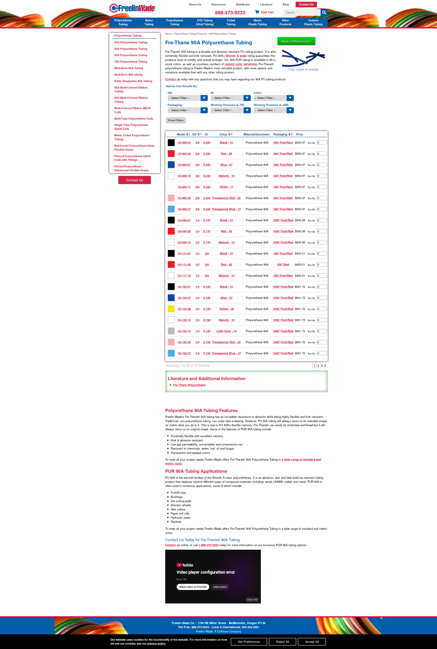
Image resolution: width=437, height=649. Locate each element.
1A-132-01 (184, 287)
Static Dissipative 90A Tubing (133, 81)
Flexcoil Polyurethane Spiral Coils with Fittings (132, 158)
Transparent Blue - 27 (226, 209)
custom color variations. (241, 64)
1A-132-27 (184, 353)
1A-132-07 (184, 298)
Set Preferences (249, 641)
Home (168, 33)
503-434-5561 (250, 627)
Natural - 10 (226, 176)
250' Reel (283, 264)
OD (197, 134)
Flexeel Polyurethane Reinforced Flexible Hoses (131, 168)
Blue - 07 (226, 165)
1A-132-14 (184, 331)
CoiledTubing (231, 22)
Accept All (312, 641)
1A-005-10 (184, 176)
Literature (266, 4)
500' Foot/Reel (283, 142)
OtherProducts (285, 22)
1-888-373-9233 (209, 545)
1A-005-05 (184, 154)
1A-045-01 (184, 220)
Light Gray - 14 (226, 331)
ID (206, 134)
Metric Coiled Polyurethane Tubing (131, 137)
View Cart (267, 12)
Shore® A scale (236, 56)
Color (226, 134)
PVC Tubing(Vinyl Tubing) (205, 22)
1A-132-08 (184, 309)
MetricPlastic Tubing (257, 22)
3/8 (197, 142)
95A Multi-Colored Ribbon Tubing (131, 100)
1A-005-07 (184, 165)
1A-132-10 (184, 320)
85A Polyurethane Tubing (130, 55)
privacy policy (156, 643)
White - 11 (226, 187)
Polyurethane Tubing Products (190, 33)
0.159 (206, 287)
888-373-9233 (230, 12)
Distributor (243, 4)
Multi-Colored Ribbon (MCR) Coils (132, 110)
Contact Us (306, 4)
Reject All (282, 641)
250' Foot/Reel (283, 253)
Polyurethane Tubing (128, 35)
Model (183, 134)
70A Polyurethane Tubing (130, 61)
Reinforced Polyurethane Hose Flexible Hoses (134, 148)
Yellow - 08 (226, 309)
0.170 (206, 220)
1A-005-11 (184, 187)
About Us (195, 4)
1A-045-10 (184, 242)
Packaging (282, 134)
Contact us (172, 79)
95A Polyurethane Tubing (130, 42)
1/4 (197, 220)
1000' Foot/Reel (283, 220)
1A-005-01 (184, 142)
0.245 (206, 142)
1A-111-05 (184, 264)
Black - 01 (226, 142)
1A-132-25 (184, 342)
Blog (286, 4)
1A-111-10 (184, 275)
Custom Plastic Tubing (313, 22)
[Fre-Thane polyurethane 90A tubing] (303, 58)
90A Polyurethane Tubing (130, 49)
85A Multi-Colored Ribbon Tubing (131, 89)
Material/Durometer (257, 134)
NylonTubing (149, 22)
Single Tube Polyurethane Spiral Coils (131, 127)
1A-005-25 (184, 198)
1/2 (197, 253)
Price (299, 134)
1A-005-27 (184, 209)
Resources (219, 4)
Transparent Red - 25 (226, 198)
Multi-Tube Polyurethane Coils (133, 118)
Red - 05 (226, 154)
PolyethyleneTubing (174, 22)
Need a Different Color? (296, 41)
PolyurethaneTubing (123, 22)
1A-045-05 (184, 231)
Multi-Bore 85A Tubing (128, 68)
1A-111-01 (184, 253)
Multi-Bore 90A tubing (128, 74)
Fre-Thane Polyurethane (189, 385)
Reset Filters (176, 120)
